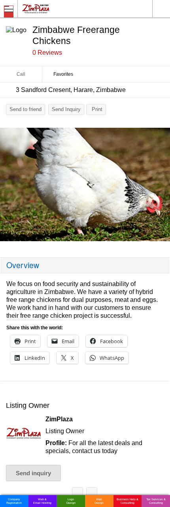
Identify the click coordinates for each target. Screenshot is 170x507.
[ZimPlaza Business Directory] (55, 8)
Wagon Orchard (77, 494)
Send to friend (25, 109)
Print (97, 109)
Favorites (63, 74)
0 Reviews (47, 52)
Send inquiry (33, 473)
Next (160, 186)
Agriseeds (91, 494)
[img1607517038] (85, 185)
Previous (10, 186)
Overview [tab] (22, 265)
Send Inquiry (66, 109)
